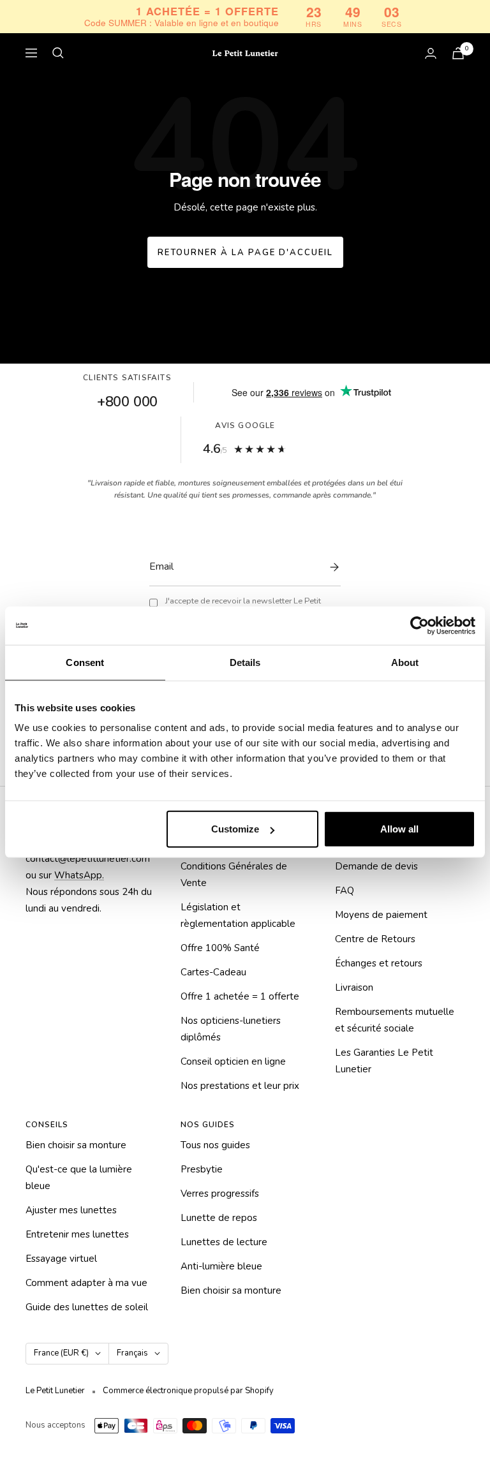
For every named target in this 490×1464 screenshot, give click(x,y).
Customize (235, 829)
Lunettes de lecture (224, 1242)
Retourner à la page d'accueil (245, 252)
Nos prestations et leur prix (240, 1085)
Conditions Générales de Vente (234, 874)
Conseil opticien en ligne (233, 1061)
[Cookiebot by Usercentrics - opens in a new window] (419, 625)
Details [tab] (245, 661)
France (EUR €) (61, 1353)
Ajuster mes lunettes (71, 1210)
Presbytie (202, 1169)
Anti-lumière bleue (221, 1266)
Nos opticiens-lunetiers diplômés (231, 1029)
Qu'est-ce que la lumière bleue (79, 1177)
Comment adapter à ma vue (86, 1282)
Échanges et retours (378, 963)
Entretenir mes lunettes (77, 1234)
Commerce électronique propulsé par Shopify (188, 1390)
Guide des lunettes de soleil (87, 1307)
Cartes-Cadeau (213, 972)
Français (132, 1353)
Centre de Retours (375, 939)
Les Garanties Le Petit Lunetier (384, 1061)
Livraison (354, 987)
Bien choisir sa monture (76, 1145)
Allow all (399, 829)
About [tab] (405, 661)
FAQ (344, 890)
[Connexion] (430, 53)
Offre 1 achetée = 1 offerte (240, 996)
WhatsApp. (79, 875)
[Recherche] (58, 53)
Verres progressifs (220, 1193)
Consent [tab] (85, 661)
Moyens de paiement (381, 914)
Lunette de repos (219, 1217)
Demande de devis (376, 866)
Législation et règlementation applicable (238, 915)
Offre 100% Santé (220, 948)
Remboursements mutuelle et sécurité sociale (394, 1020)
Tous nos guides (215, 1145)
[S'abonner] (331, 567)
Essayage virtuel (61, 1258)
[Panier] (458, 53)
